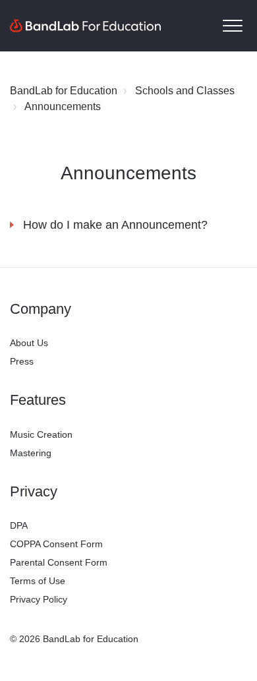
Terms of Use (37, 581)
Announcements (62, 106)
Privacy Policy (38, 599)
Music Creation (41, 434)
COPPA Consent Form (56, 544)
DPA (19, 525)
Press (22, 361)
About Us (29, 343)
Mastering (30, 453)
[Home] (85, 26)
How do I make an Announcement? (115, 224)
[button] (232, 26)
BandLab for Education (63, 90)
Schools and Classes (185, 90)
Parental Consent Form (58, 562)
